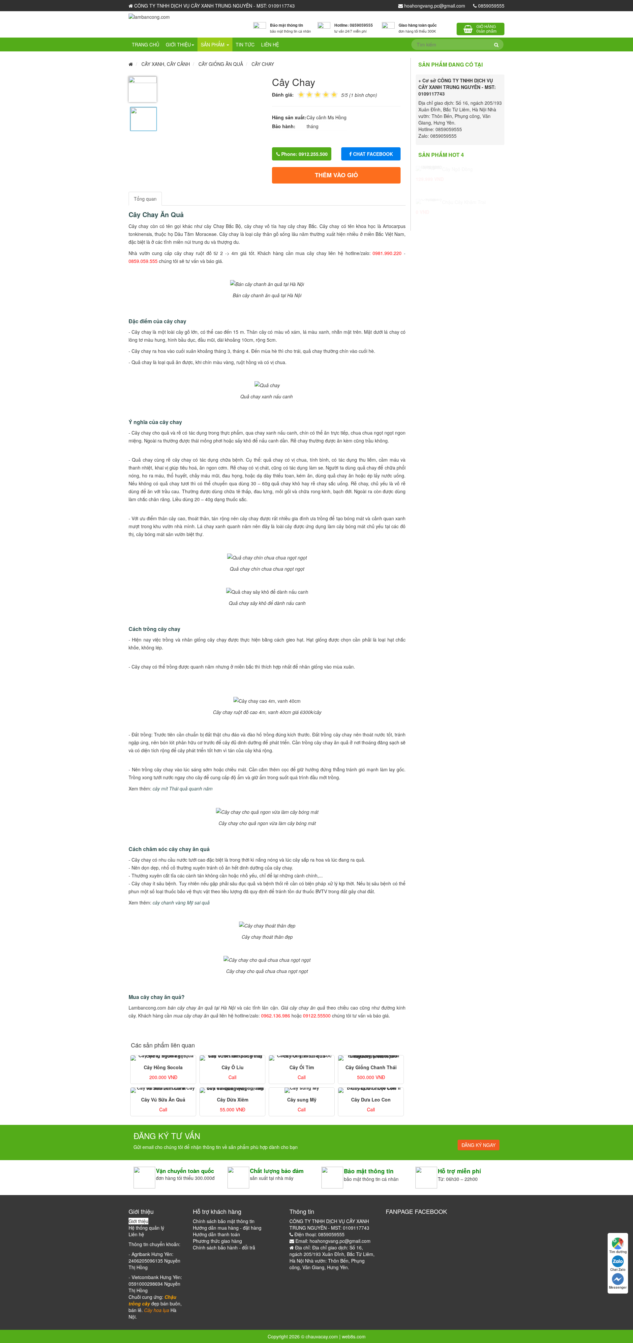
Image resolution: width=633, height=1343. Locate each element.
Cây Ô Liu (233, 1067)
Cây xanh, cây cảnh (165, 64)
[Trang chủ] (149, 16)
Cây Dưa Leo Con (371, 1099)
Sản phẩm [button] (213, 44)
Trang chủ (145, 44)
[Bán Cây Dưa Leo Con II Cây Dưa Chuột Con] (371, 1090)
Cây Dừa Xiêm (232, 1099)
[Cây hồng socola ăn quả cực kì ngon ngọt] (163, 1058)
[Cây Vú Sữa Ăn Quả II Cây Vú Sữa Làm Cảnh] (163, 1090)
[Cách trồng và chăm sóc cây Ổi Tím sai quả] (301, 1058)
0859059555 (490, 5)
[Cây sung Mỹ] (301, 1090)
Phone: (304, 154)
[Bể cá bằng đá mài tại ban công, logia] (429, 201)
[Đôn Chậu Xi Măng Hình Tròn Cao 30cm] (429, 168)
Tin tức (245, 44)
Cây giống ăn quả (220, 64)
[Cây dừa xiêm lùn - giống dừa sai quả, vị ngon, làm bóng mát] (232, 1090)
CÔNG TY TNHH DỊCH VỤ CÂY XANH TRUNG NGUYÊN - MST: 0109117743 (214, 5)
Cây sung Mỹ (301, 1099)
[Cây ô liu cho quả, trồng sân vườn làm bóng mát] (232, 1058)
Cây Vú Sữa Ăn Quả (163, 1099)
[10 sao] (297, 94)
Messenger (618, 1287)
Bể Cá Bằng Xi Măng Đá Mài (472, 202)
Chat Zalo (617, 1269)
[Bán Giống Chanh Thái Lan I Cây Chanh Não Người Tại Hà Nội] (371, 1058)
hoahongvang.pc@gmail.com (434, 5)
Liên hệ (270, 44)
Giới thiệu (178, 44)
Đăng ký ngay (479, 1145)
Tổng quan (145, 198)
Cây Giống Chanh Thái (371, 1067)
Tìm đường (618, 1251)
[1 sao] (301, 94)
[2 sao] (305, 94)
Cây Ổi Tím (301, 1067)
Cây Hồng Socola (163, 1067)
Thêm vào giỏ (336, 175)
